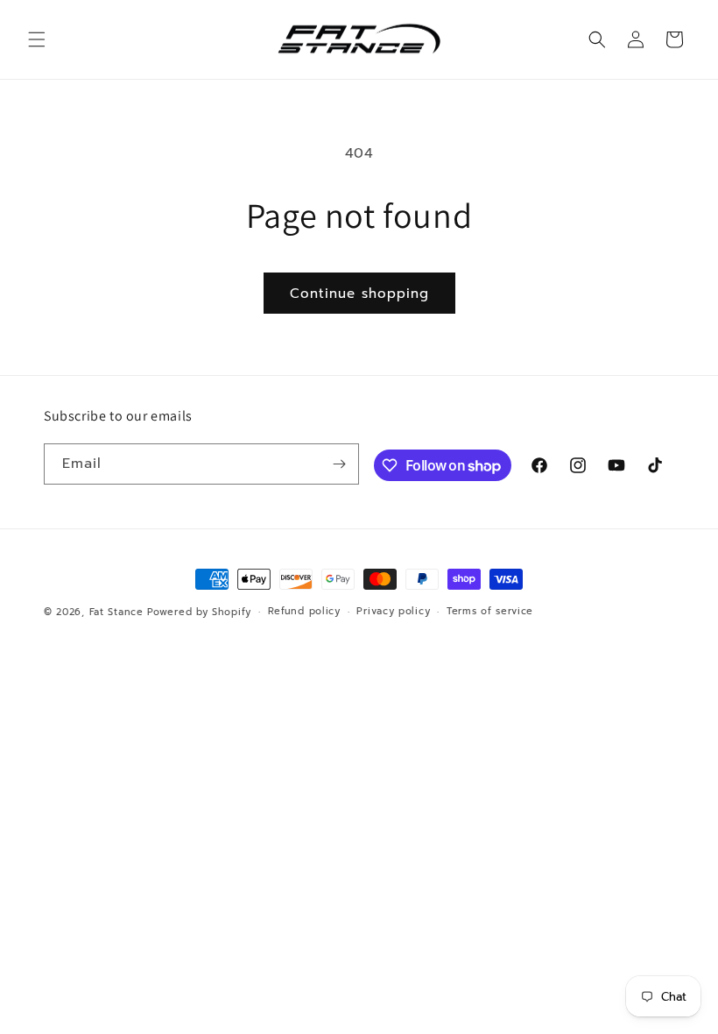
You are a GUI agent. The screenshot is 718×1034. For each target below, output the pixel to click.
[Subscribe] (339, 464)
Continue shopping (359, 293)
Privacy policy (393, 611)
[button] (37, 39)
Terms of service (490, 611)
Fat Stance (116, 612)
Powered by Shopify (199, 612)
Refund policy (304, 611)
